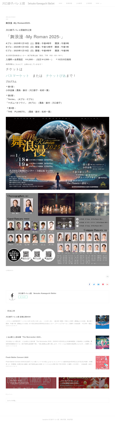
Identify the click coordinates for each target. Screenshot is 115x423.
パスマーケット (17, 75)
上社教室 (79, 3)
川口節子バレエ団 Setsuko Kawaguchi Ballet (28, 3)
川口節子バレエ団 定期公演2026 (18, 317)
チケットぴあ (56, 75)
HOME (60, 3)
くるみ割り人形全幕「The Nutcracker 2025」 (24, 337)
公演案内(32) (9, 270)
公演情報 (89, 3)
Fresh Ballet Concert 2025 (17, 357)
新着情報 (69, 3)
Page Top (57, 413)
